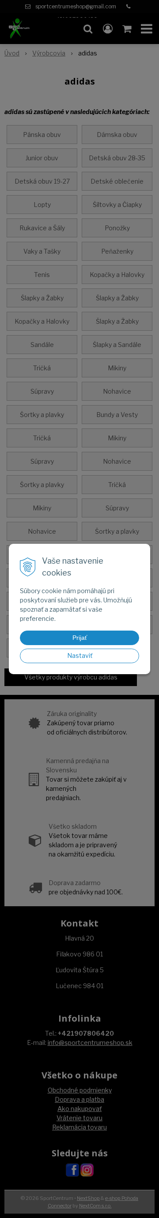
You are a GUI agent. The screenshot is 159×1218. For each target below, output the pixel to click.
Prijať (79, 637)
